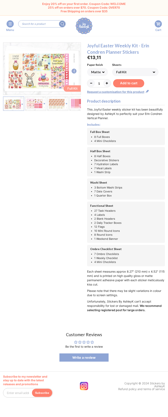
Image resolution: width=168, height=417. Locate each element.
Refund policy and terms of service (141, 389)
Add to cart (128, 83)
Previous (5, 69)
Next (78, 69)
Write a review (84, 357)
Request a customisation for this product (115, 92)
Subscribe (42, 392)
